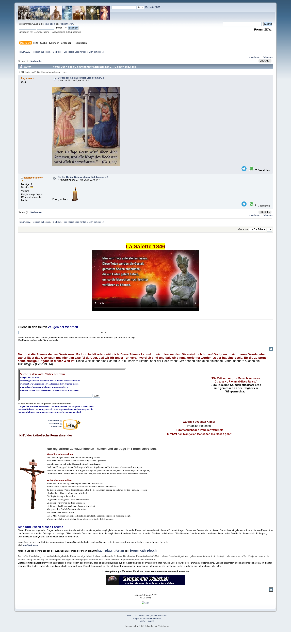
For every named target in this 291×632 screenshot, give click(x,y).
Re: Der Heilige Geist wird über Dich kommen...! (83, 177)
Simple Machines (159, 616)
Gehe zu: (243, 229)
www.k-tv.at (56, 426)
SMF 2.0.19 (132, 616)
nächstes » (267, 57)
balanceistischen (33, 177)
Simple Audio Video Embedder (147, 619)
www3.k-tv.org (55, 420)
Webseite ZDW (152, 7)
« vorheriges (255, 57)
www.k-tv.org (55, 423)
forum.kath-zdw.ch (143, 550)
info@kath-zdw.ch (32, 545)
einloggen (49, 23)
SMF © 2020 (144, 616)
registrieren (67, 23)
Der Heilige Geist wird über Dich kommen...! (81, 78)
